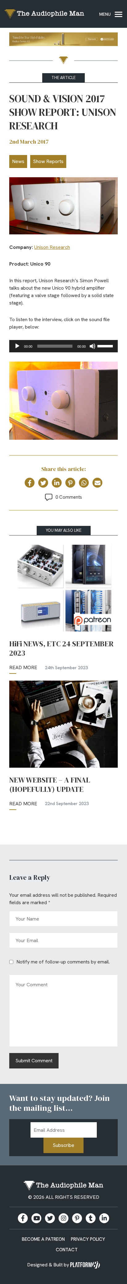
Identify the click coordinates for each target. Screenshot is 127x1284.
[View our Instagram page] (63, 1218)
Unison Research (52, 247)
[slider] (106, 345)
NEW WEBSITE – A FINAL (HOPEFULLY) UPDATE (49, 784)
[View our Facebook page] (23, 1218)
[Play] (17, 346)
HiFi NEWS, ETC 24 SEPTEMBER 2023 (61, 648)
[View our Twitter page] (50, 1218)
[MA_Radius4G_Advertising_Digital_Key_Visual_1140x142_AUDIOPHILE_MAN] (63, 40)
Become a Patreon (43, 1239)
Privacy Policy (88, 1239)
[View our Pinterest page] (77, 1218)
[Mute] (92, 346)
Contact (67, 1250)
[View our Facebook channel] (36, 1218)
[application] (63, 346)
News (18, 161)
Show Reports (48, 161)
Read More (23, 667)
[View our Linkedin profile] (104, 1218)
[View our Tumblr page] (91, 1218)
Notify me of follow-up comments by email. (63, 962)
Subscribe (63, 1145)
